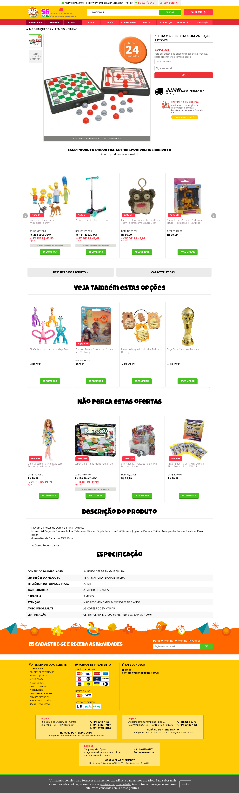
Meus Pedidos (36, 682)
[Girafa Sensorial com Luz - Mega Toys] (50, 325)
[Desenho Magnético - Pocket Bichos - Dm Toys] (141, 325)
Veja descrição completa (35, 56)
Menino (182, 640)
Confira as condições (185, 117)
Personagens (128, 22)
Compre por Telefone (40, 693)
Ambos (195, 640)
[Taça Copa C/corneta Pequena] (187, 325)
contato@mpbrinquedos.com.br (140, 672)
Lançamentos (184, 22)
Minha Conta (36, 679)
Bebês (110, 22)
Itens (198, 12)
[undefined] (97, 87)
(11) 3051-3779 (187, 721)
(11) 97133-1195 (188, 724)
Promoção (203, 22)
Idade (91, 22)
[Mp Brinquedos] (33, 12)
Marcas (147, 22)
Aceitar (185, 784)
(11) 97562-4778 (145, 752)
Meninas (54, 22)
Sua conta (170, 2)
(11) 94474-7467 (125, 3)
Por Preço (166, 22)
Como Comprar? (38, 686)
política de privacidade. (115, 784)
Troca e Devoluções (40, 700)
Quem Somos (36, 668)
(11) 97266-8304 (101, 727)
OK (206, 646)
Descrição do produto (69, 272)
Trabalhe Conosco (39, 704)
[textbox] (123, 12)
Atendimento (36, 690)
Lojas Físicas (146, 2)
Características (163, 272)
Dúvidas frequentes (39, 697)
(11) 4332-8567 (144, 749)
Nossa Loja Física (38, 675)
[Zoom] (35, 40)
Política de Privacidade (41, 672)
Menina (168, 640)
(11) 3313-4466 (100, 721)
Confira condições (58, 16)
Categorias (35, 22)
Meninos (72, 22)
